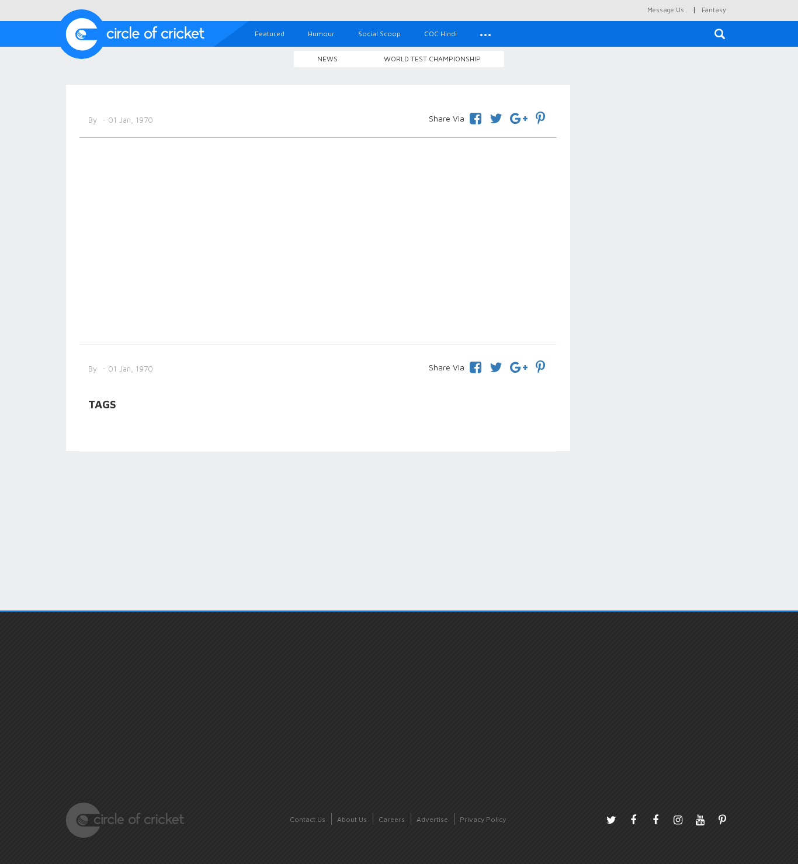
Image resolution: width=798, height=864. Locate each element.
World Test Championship (432, 58)
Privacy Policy (483, 819)
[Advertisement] (318, 239)
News (327, 58)
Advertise (432, 819)
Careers (392, 819)
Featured (269, 33)
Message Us (665, 9)
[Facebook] (475, 116)
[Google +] (519, 116)
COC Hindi (440, 33)
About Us (352, 819)
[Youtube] (700, 819)
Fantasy (714, 9)
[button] (485, 34)
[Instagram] (677, 819)
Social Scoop (379, 33)
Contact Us (307, 819)
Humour (321, 33)
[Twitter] (496, 116)
